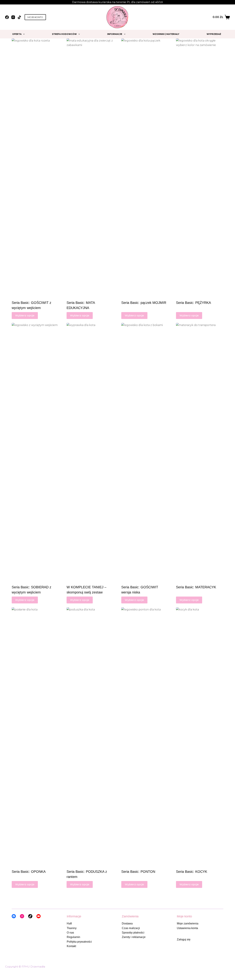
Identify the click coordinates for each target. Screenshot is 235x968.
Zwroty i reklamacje (134, 937)
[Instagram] (13, 17)
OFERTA (17, 34)
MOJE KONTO (35, 17)
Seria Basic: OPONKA (29, 871)
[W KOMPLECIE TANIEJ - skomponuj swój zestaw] (90, 451)
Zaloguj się (183, 939)
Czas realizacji (131, 928)
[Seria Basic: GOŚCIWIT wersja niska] (144, 451)
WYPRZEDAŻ (214, 34)
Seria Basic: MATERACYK (196, 587)
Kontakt (71, 946)
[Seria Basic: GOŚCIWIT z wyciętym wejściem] (35, 167)
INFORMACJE (114, 34)
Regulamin (73, 937)
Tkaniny (72, 928)
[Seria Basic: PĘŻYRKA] (199, 167)
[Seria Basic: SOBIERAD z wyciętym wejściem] (35, 451)
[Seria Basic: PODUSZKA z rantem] (90, 736)
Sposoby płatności (133, 932)
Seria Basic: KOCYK (191, 871)
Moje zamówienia (187, 923)
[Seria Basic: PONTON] (144, 736)
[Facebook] (7, 17)
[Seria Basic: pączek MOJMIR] (144, 167)
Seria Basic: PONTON (138, 871)
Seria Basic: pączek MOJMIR (143, 303)
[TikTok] (19, 17)
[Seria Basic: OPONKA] (35, 736)
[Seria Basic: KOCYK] (199, 736)
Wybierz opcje (24, 315)
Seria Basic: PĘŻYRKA (193, 303)
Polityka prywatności (79, 941)
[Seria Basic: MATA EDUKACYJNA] (90, 167)
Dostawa (127, 923)
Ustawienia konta (187, 928)
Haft (69, 923)
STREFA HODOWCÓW (64, 34)
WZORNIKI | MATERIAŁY (166, 34)
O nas (70, 932)
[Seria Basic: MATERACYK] (199, 451)
